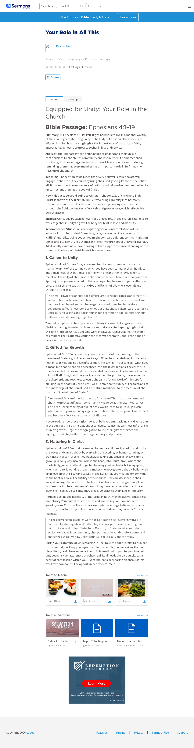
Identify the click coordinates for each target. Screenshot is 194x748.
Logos (30, 732)
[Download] (75, 601)
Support (182, 732)
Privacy (138, 732)
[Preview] (74, 642)
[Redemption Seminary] (97, 680)
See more (142, 575)
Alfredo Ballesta (126, 645)
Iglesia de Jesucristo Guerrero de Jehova (106, 645)
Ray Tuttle (63, 46)
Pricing (120, 732)
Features (102, 732)
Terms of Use (160, 732)
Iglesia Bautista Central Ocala (64, 645)
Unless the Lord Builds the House (138, 641)
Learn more (128, 17)
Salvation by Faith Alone (63, 641)
